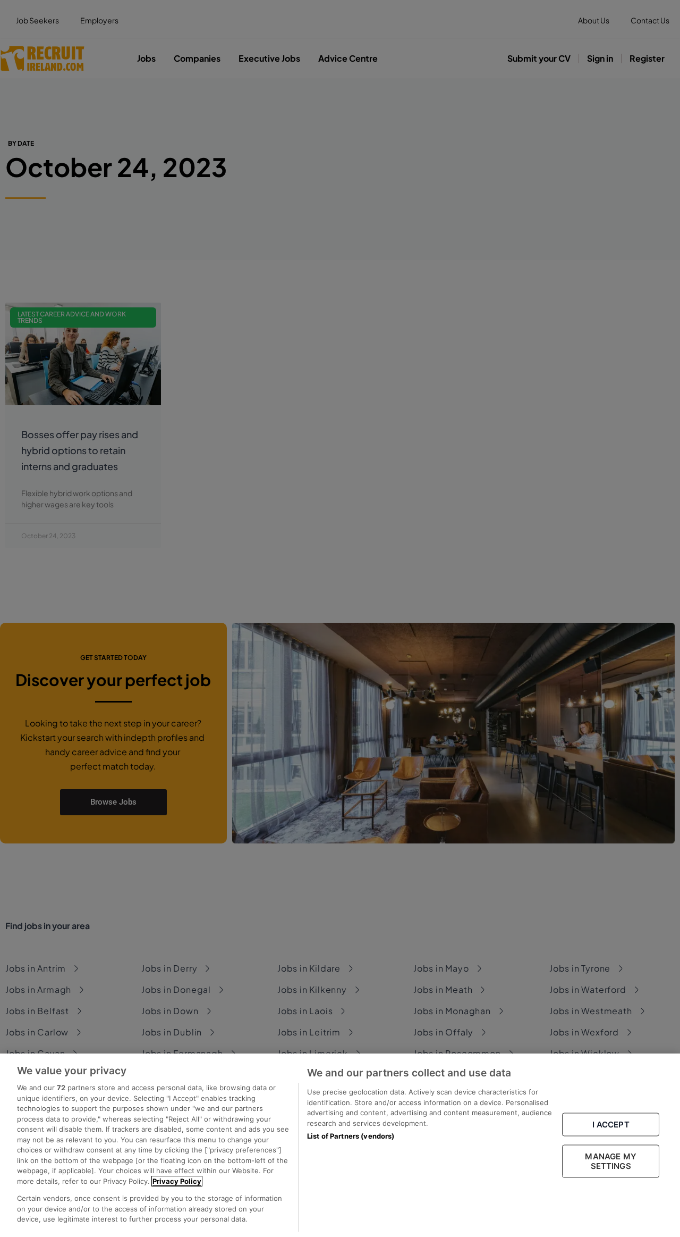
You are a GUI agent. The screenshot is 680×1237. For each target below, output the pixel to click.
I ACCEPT (611, 1124)
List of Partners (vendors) (350, 1136)
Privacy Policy (176, 1181)
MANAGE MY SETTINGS (610, 1161)
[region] (340, 1145)
